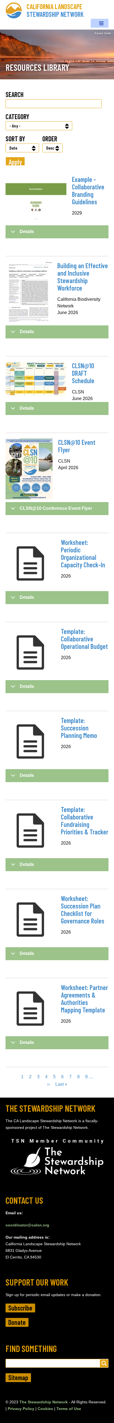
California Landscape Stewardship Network (55, 10)
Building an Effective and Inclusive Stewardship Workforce (82, 277)
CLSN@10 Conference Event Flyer (56, 508)
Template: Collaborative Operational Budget (84, 638)
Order (49, 139)
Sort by (15, 139)
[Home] (16, 10)
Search (15, 94)
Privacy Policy (21, 1408)
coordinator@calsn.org (27, 1225)
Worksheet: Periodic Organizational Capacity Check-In (83, 553)
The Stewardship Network (43, 1402)
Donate (17, 1322)
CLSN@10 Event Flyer (76, 446)
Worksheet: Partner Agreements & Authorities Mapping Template (84, 998)
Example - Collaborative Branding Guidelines (88, 190)
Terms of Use (68, 1408)
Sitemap (18, 1378)
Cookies (45, 1408)
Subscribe (20, 1308)
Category (17, 117)
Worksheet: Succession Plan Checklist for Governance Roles (82, 909)
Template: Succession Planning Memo (79, 727)
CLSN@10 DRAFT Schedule (83, 373)
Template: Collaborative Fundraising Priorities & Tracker (84, 820)
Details (27, 231)
